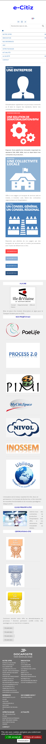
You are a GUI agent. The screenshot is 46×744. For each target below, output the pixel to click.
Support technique (7, 680)
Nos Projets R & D (25, 678)
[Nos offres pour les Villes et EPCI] (12, 261)
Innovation (25, 661)
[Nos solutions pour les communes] (23, 192)
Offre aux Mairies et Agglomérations (8, 666)
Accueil (2, 30)
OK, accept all (14, 737)
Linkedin (21, 21)
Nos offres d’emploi (26, 697)
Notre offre (7, 661)
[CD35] (23, 303)
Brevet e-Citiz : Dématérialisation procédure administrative (28, 674)
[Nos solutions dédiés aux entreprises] (12, 276)
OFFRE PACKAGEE (8, 712)
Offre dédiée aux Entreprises (10, 692)
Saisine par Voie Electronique (10, 718)
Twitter (25, 21)
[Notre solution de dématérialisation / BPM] (12, 254)
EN (34, 18)
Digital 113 (24, 663)
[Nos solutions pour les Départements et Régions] (12, 268)
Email (18, 21)
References (6, 695)
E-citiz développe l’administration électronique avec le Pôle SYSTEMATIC (28, 668)
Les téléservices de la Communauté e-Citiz (8, 687)
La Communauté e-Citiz (9, 669)
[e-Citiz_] (23, 14)
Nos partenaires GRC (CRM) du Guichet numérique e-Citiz (10, 683)
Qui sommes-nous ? (28, 695)
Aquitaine (5, 701)
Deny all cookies (33, 737)
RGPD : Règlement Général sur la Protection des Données (10, 722)
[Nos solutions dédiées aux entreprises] (23, 101)
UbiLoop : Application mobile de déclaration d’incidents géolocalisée (10, 672)
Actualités (25, 712)
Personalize (23, 741)
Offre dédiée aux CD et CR (9, 690)
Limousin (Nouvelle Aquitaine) (8, 704)
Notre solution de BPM (9, 663)
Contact (5, 727)
